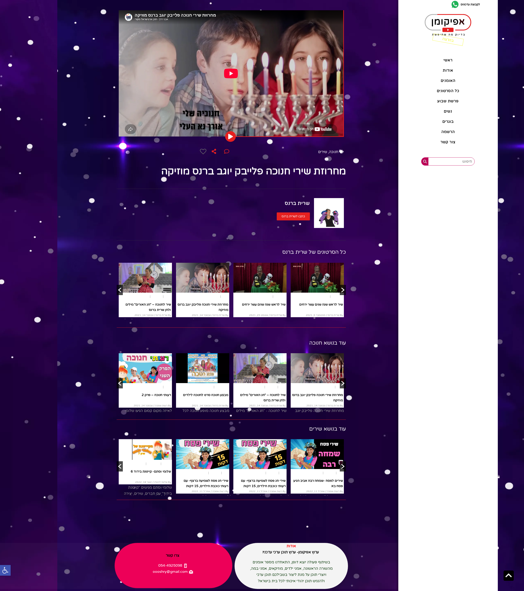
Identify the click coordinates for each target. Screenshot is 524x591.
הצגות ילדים (336, 296)
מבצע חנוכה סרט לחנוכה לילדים (320, 304)
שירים (322, 152)
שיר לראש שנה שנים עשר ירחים (264, 304)
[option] (145, 290)
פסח (340, 473)
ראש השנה (280, 296)
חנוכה (333, 152)
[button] (293, 216)
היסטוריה (320, 387)
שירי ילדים (209, 296)
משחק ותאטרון (335, 387)
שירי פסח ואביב (332, 481)
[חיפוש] (424, 161)
